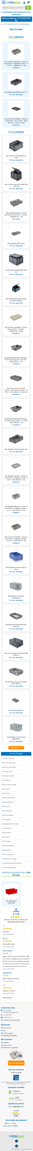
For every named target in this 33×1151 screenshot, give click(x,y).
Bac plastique (7, 841)
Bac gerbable (6, 819)
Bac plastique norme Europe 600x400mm (16, 738)
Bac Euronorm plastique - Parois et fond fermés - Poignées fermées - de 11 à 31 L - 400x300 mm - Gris (16, 64)
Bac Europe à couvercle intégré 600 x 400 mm (16, 185)
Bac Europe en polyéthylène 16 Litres (16, 157)
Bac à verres (6, 793)
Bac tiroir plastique (8, 846)
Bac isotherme (7, 828)
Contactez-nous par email (11, 1020)
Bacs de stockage (17, 24)
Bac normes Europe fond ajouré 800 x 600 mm (16, 654)
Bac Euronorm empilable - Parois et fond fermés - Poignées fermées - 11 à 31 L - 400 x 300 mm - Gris (16, 539)
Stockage (8, 24)
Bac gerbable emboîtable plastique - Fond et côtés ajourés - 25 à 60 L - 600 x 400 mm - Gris (16, 360)
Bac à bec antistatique (9, 767)
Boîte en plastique (8, 854)
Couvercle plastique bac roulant (12, 863)
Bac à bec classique (8, 776)
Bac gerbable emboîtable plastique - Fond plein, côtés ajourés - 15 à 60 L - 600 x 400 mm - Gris (16, 421)
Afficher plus (15, 747)
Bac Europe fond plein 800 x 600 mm (16, 271)
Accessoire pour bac (8, 758)
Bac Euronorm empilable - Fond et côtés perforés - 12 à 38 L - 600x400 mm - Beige (16, 329)
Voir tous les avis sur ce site (16, 922)
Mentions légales (8, 1033)
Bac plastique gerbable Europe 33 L (16, 92)
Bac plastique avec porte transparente (16, 597)
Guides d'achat (7, 1045)
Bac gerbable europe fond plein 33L (16, 449)
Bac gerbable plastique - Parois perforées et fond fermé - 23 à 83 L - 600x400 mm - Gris (16, 215)
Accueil (3, 24)
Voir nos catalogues (16, 1063)
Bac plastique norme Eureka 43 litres (16, 568)
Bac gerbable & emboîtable (11, 824)
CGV (4, 1030)
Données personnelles (10, 1035)
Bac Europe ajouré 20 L (16, 710)
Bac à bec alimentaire (9, 763)
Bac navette (6, 837)
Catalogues (6, 1042)
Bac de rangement (8, 802)
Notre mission (7, 1028)
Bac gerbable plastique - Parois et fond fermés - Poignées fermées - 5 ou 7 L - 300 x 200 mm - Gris (16, 508)
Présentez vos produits (10, 1047)
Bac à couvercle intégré (9, 785)
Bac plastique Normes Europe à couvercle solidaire (16, 300)
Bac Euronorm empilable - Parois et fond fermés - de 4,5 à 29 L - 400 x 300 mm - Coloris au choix (16, 121)
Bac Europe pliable (8, 815)
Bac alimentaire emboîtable (11, 902)
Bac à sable (6, 789)
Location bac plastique (9, 867)
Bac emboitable (7, 811)
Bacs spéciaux (7, 850)
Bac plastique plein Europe (16, 243)
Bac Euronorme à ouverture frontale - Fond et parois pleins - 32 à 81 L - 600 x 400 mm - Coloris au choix (16, 391)
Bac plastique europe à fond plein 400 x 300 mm (16, 683)
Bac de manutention (9, 798)
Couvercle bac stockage (9, 859)
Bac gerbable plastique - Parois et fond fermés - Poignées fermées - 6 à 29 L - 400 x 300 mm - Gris (16, 478)
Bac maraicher (7, 833)
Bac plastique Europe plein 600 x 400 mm (16, 625)
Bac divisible (6, 806)
